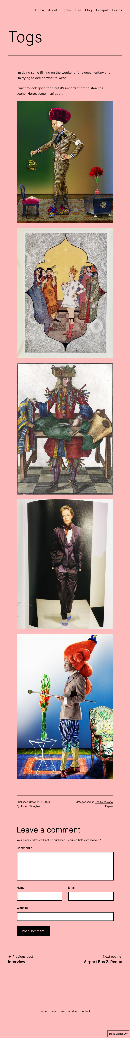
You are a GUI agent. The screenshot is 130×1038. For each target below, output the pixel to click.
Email (71, 887)
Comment (24, 848)
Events (117, 10)
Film (78, 10)
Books (66, 10)
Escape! (102, 10)
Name (21, 887)
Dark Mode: (116, 1033)
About (52, 10)
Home (39, 10)
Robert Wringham (30, 806)
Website (22, 908)
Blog (88, 10)
